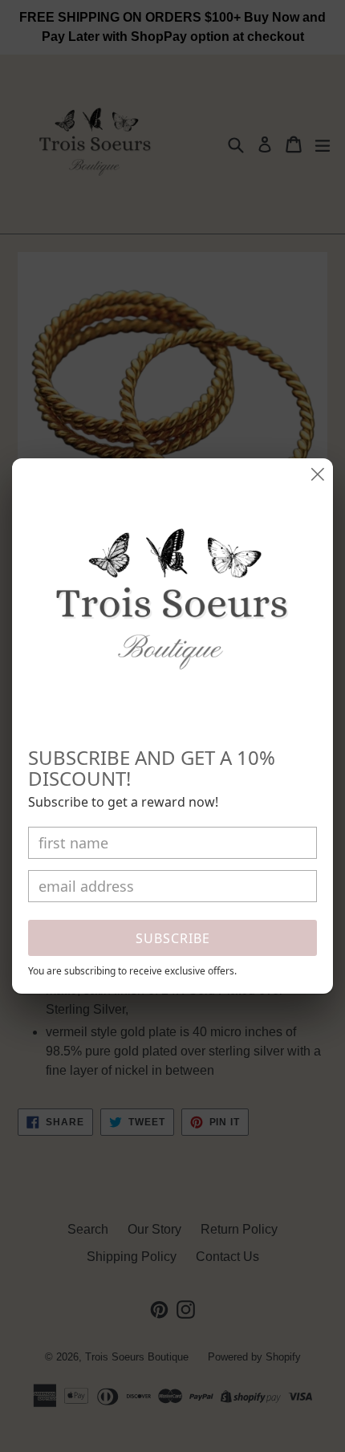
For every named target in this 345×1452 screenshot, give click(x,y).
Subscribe (173, 938)
